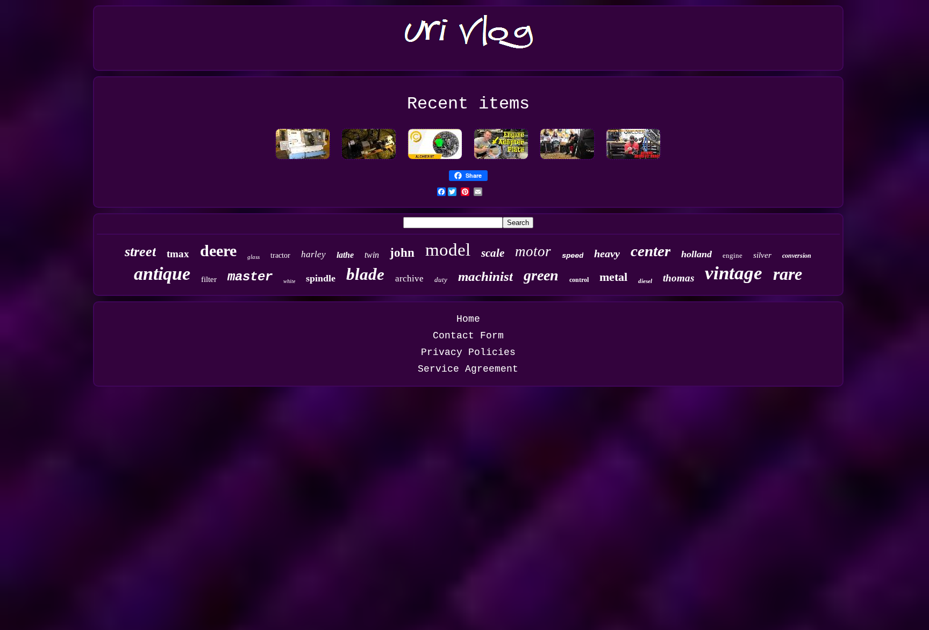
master (250, 277)
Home (468, 319)
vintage (733, 273)
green (541, 275)
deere (218, 250)
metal (613, 277)
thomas (678, 278)
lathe (345, 254)
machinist (485, 276)
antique (162, 274)
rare (787, 274)
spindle (320, 278)
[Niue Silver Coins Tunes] (435, 159)
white (289, 281)
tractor (280, 255)
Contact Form (468, 335)
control (579, 280)
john (402, 252)
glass (253, 257)
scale (492, 253)
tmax (178, 253)
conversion (796, 255)
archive (409, 278)
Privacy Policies (468, 352)
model (447, 249)
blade (365, 274)
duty (440, 280)
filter (209, 279)
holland (696, 254)
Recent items (468, 104)
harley (313, 254)
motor (533, 251)
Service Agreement (468, 369)
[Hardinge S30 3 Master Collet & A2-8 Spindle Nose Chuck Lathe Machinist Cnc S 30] (303, 159)
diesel (645, 281)
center (650, 250)
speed (572, 255)
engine (732, 255)
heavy (607, 253)
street (140, 251)
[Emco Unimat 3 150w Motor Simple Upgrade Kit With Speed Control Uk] (369, 159)
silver (762, 255)
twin (372, 254)
